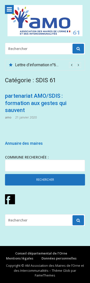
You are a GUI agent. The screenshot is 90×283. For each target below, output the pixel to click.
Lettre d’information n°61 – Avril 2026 (47, 64)
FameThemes (45, 275)
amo (8, 117)
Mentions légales (19, 258)
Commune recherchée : (27, 157)
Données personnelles (59, 258)
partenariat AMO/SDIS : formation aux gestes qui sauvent (35, 103)
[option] (48, 65)
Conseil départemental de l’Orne (41, 253)
